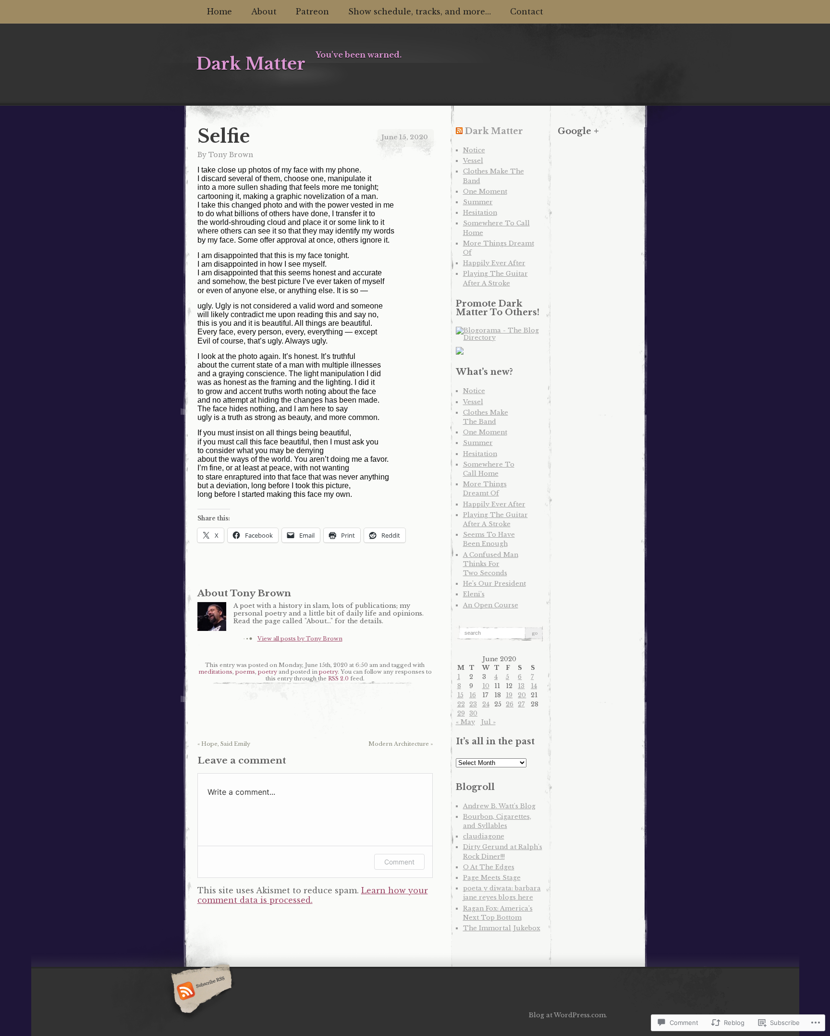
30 (473, 713)
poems (245, 671)
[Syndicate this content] (459, 131)
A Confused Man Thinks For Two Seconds (490, 564)
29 (461, 713)
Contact (526, 11)
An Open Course (490, 605)
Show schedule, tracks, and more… (419, 11)
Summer (478, 202)
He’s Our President (494, 583)
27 (521, 704)
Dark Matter (494, 131)
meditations (215, 671)
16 (472, 695)
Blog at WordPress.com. (568, 1015)
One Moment (485, 191)
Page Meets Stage (492, 877)
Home (219, 11)
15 (460, 695)
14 (534, 686)
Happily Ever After (494, 263)
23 (473, 704)
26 (509, 704)
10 (485, 686)
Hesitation (480, 212)
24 (485, 704)
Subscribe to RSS (200, 992)
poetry (267, 671)
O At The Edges (488, 867)
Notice (474, 150)
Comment (399, 862)
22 (461, 704)
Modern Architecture (400, 743)
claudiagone (483, 836)
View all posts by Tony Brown (299, 638)
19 (509, 695)
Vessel (473, 160)
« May (465, 722)
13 (521, 686)
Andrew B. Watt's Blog (499, 806)
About (264, 11)
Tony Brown (230, 154)
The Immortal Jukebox (501, 928)
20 (522, 695)
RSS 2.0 (338, 678)
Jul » (488, 722)
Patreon (312, 11)
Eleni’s (474, 594)
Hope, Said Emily (223, 743)
